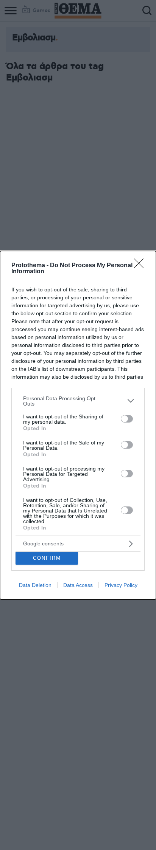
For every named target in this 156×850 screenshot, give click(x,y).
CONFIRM (47, 558)
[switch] (127, 419)
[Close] (141, 266)
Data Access (78, 585)
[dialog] (78, 425)
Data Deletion (35, 585)
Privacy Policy (121, 585)
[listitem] (78, 401)
